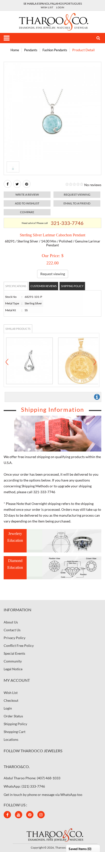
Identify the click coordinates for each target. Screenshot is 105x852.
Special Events (14, 653)
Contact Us (12, 630)
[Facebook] (7, 184)
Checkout (11, 700)
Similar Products (18, 328)
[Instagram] (41, 814)
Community (13, 661)
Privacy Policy (14, 638)
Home (14, 50)
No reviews (92, 185)
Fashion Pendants (54, 50)
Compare (27, 212)
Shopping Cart (14, 732)
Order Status (13, 716)
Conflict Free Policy (19, 645)
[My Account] (96, 38)
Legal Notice (13, 669)
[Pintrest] (27, 184)
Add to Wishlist (27, 203)
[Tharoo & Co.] (52, 21)
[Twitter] (17, 184)
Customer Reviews (44, 286)
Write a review (27, 194)
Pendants (30, 50)
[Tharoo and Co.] (52, 834)
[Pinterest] (29, 814)
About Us (11, 622)
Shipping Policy (72, 286)
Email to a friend (76, 203)
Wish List (47, 7)
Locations (11, 739)
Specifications (15, 286)
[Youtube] (18, 814)
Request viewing (77, 194)
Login (60, 7)
